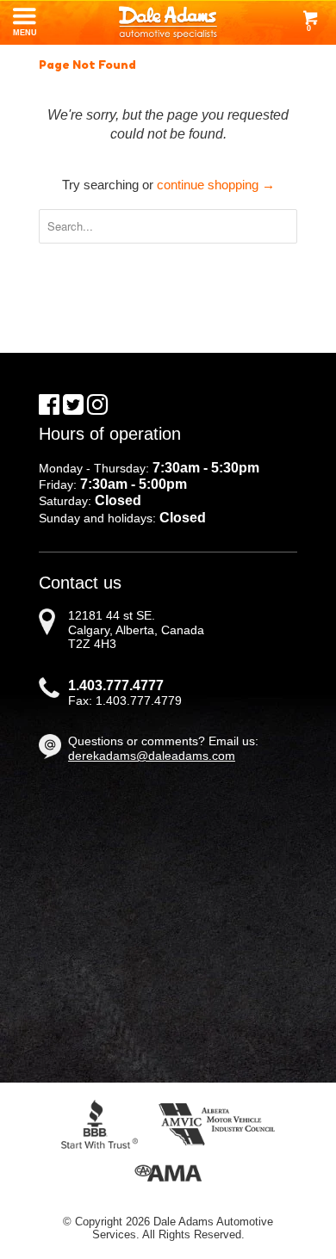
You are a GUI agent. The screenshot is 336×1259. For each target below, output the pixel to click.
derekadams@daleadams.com (151, 755)
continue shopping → (216, 184)
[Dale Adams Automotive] (168, 22)
